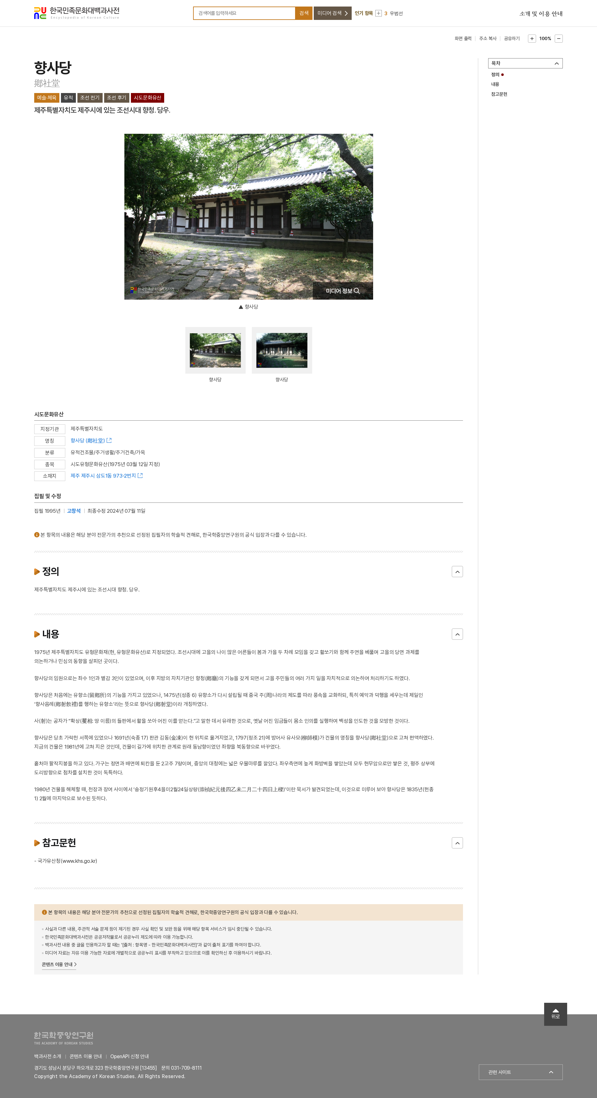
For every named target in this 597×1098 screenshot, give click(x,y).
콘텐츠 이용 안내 (57, 964)
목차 (496, 63)
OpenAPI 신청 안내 (129, 1056)
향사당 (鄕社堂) (88, 440)
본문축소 (559, 39)
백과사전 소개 (47, 1056)
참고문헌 (499, 94)
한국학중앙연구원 (63, 1038)
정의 (495, 74)
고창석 (74, 511)
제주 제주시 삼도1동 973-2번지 (103, 476)
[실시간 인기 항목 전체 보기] (378, 13)
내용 (495, 84)
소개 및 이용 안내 (541, 14)
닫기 (457, 571)
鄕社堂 (47, 83)
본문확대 (532, 39)
